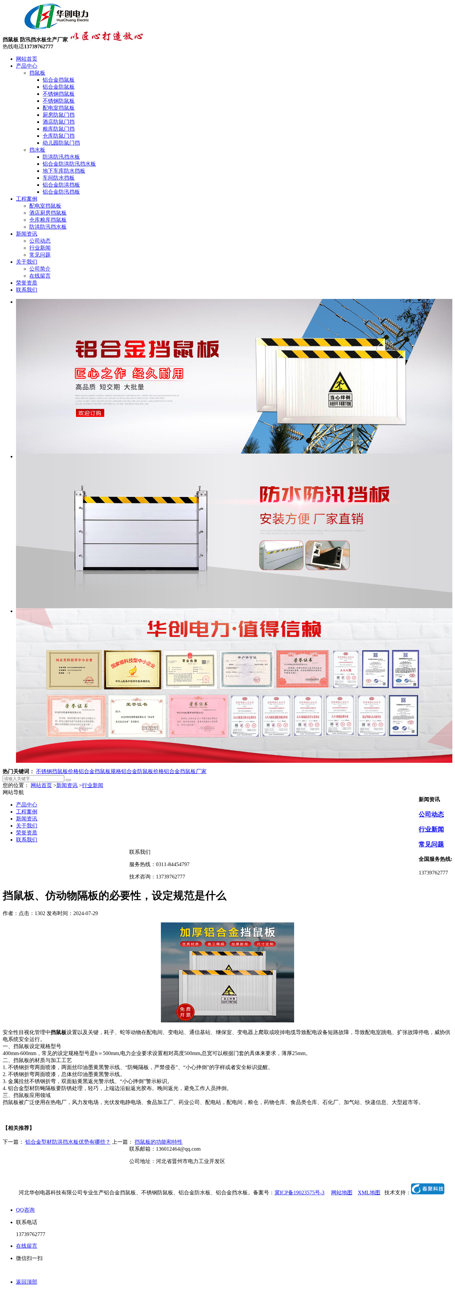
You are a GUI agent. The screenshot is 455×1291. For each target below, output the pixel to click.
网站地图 (341, 1192)
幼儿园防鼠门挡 (61, 143)
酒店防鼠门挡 (59, 122)
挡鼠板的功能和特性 (159, 1142)
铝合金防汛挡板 (61, 192)
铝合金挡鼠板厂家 (185, 771)
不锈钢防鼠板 (59, 101)
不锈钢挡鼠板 (59, 94)
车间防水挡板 (59, 178)
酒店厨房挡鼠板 (48, 213)
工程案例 (26, 199)
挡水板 (37, 150)
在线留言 (40, 276)
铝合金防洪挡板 (61, 185)
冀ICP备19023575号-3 (299, 1192)
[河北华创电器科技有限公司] (48, 28)
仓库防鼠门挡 (59, 136)
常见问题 (40, 255)
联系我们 (26, 290)
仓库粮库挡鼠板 (48, 220)
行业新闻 (40, 248)
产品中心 (26, 66)
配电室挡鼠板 (59, 108)
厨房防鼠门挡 (59, 115)
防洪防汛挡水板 (61, 157)
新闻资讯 (26, 234)
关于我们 (26, 262)
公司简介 (40, 269)
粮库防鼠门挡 (59, 129)
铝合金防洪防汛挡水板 (69, 164)
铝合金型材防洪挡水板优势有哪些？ (68, 1142)
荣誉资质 (26, 283)
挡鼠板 (37, 73)
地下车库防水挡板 (64, 171)
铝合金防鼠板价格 (142, 771)
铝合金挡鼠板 (59, 80)
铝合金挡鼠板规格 (100, 771)
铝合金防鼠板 (59, 87)
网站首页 (26, 59)
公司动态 (40, 241)
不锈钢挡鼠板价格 (57, 771)
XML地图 (369, 1192)
